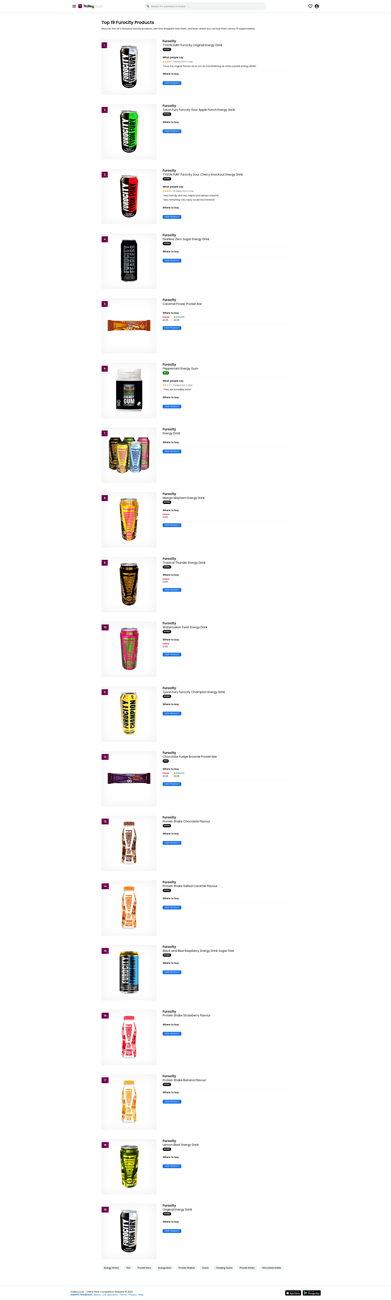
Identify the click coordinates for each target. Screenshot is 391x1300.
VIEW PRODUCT (172, 83)
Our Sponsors (110, 1294)
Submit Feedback (81, 1294)
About (97, 1294)
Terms (123, 1294)
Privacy (133, 1294)
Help (140, 1294)
